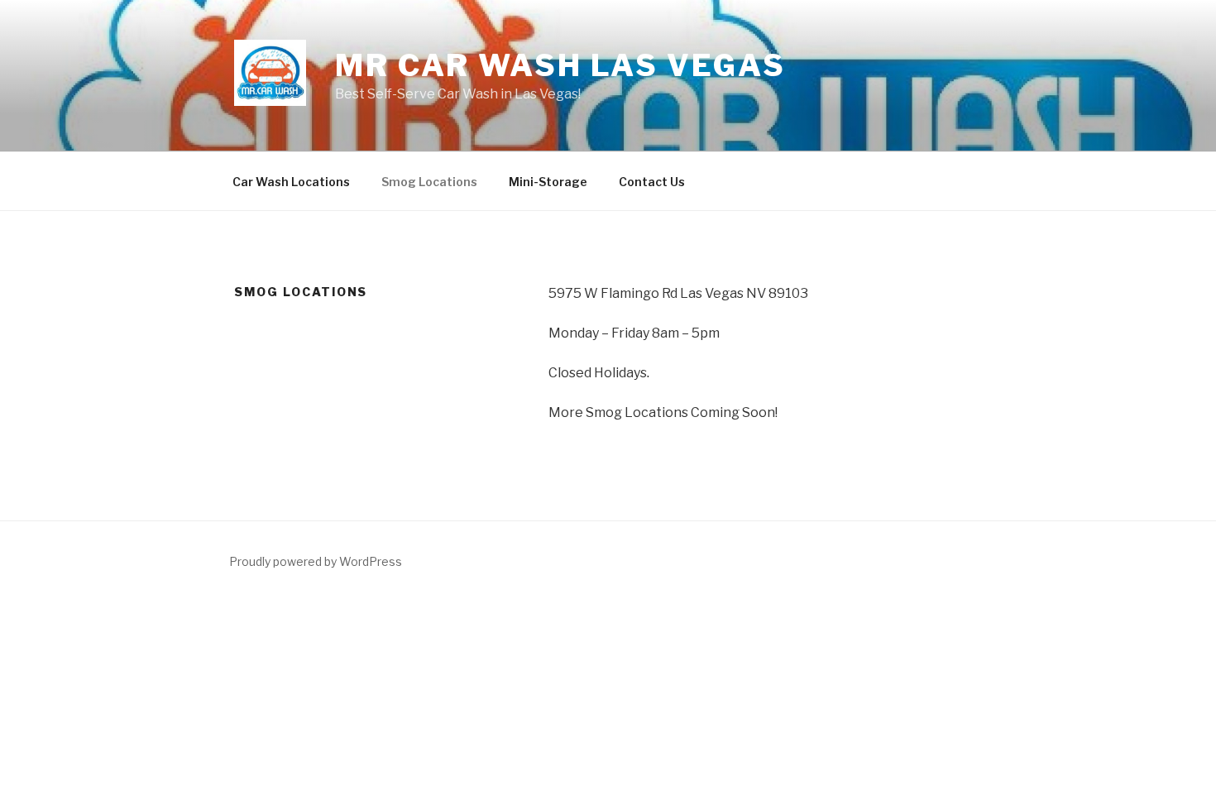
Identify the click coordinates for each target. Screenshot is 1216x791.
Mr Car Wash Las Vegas (560, 65)
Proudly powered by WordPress (315, 561)
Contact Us (652, 182)
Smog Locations (429, 182)
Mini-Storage (548, 182)
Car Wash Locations (291, 182)
